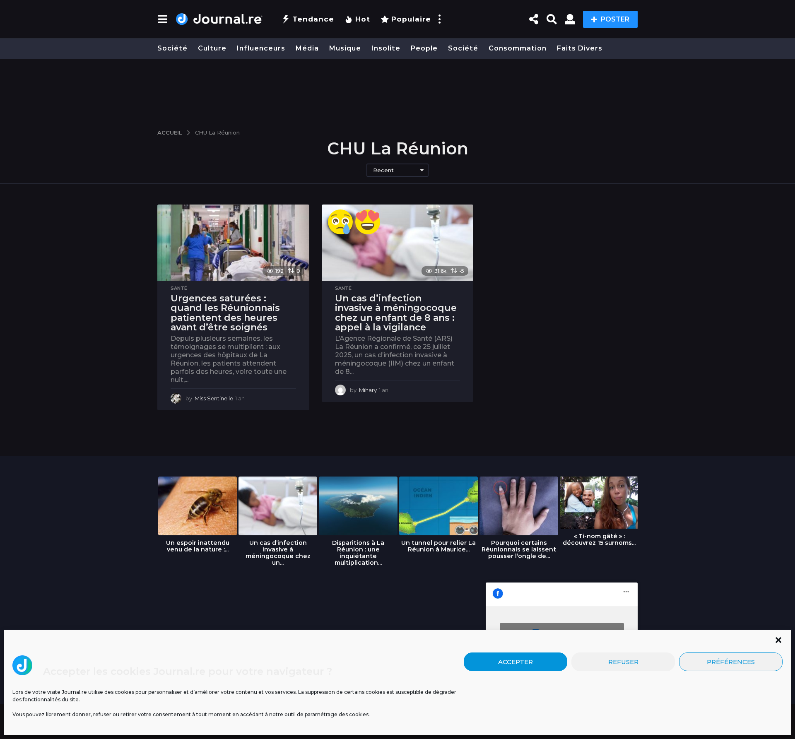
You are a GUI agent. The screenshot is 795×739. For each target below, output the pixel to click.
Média (307, 48)
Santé (179, 288)
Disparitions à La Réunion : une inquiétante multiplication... (358, 552)
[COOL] (367, 221)
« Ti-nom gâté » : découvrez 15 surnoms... (599, 539)
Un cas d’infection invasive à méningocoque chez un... (278, 552)
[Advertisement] (397, 89)
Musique (345, 48)
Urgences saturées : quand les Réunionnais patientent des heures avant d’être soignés (225, 313)
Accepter (515, 662)
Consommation (518, 48)
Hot (362, 19)
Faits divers (579, 48)
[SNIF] (340, 221)
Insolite (385, 48)
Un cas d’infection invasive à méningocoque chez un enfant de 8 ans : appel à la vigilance (396, 313)
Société (172, 48)
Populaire (411, 19)
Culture (212, 48)
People (424, 48)
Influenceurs (261, 48)
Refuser (623, 662)
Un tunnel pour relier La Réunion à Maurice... (438, 546)
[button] (778, 640)
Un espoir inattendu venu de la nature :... (197, 546)
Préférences (731, 662)
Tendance (313, 19)
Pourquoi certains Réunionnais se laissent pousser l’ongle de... (519, 549)
